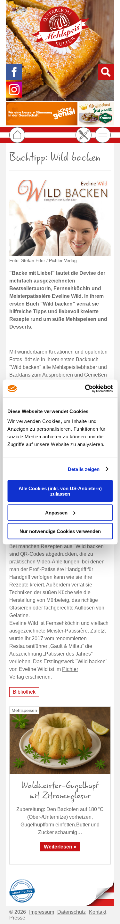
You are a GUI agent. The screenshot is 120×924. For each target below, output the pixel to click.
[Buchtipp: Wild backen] (60, 218)
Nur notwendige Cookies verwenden (60, 531)
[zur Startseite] (60, 27)
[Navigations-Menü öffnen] (103, 135)
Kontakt (97, 912)
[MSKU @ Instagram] (14, 90)
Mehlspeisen (24, 710)
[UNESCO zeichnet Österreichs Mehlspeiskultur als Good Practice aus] (22, 890)
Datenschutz (71, 912)
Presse (17, 917)
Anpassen (56, 512)
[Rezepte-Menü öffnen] (84, 135)
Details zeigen (84, 469)
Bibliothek (24, 692)
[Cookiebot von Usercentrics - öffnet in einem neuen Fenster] (85, 389)
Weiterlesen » (60, 846)
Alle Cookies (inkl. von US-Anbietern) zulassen (60, 491)
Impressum (41, 912)
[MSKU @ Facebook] (14, 72)
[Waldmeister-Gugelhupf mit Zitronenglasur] (60, 740)
